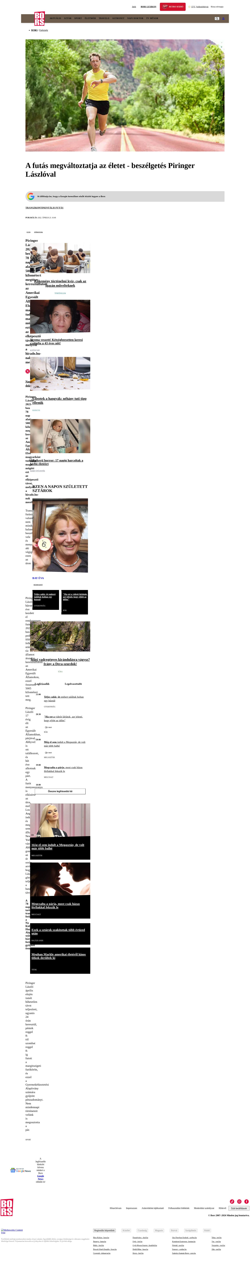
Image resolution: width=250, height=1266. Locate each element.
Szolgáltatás (190, 1230)
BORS (34, 30)
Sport (78, 18)
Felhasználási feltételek (178, 1208)
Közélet (126, 1230)
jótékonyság (38, 232)
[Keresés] (217, 18)
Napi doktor (135, 18)
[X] (27, 371)
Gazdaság (142, 1230)
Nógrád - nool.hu (178, 1245)
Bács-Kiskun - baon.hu (101, 1238)
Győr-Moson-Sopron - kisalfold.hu (145, 1245)
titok (34, 970)
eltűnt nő (35, 350)
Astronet (118, 18)
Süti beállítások (239, 1208)
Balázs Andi (37, 941)
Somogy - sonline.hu (179, 1249)
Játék (134, 7)
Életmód (90, 18)
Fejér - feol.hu (137, 1242)
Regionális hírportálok (104, 1230)
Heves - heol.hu (138, 1253)
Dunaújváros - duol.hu (140, 1238)
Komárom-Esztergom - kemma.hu (183, 1242)
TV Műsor (152, 18)
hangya (36, 410)
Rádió (207, 1230)
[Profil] (223, 18)
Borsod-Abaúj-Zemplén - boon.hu (105, 1249)
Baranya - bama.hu (99, 1242)
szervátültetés (37, 471)
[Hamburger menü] (27, 18)
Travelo (104, 18)
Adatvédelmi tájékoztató (153, 1208)
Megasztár (49, 757)
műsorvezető (38, 585)
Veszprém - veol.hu (218, 1245)
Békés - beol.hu (98, 1245)
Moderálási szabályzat (204, 1208)
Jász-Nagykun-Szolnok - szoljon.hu (184, 1238)
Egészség (43, 30)
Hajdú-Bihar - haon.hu (140, 1249)
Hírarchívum (115, 1208)
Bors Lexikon (148, 7)
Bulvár (174, 1230)
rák (65, 610)
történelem (60, 293)
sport (28, 1140)
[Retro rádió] (166, 7)
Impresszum (131, 1208)
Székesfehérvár (199, 7)
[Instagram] (239, 1201)
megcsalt (48, 777)
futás (28, 232)
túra (60, 672)
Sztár (67, 18)
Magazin (159, 1230)
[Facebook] (246, 1201)
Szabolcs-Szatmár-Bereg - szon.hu (184, 1253)
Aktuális (55, 18)
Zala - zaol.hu (216, 1249)
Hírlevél (222, 1208)
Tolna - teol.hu (216, 1238)
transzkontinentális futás (44, 208)
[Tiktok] (232, 1201)
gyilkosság (39, 606)
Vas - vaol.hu (216, 1242)
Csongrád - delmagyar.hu (101, 1253)
